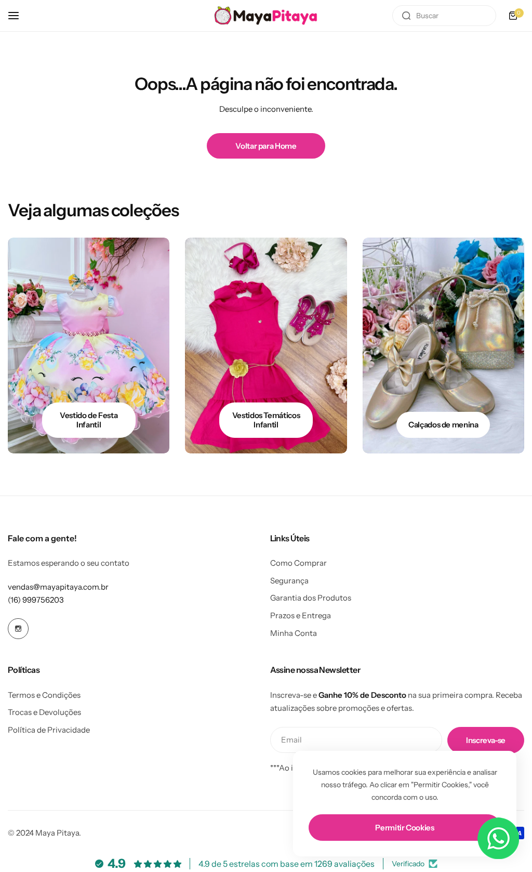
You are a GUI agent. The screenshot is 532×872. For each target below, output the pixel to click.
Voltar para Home (265, 146)
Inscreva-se (486, 740)
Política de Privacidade (49, 730)
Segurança (289, 580)
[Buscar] (406, 15)
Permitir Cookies (404, 827)
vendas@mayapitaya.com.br (58, 587)
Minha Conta (293, 633)
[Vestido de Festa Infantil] (88, 345)
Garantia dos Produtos (310, 598)
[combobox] (444, 15)
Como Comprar (298, 563)
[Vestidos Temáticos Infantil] (266, 345)
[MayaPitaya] (266, 15)
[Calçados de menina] (443, 345)
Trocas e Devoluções (44, 712)
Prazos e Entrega (300, 615)
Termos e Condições (44, 695)
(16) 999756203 (36, 600)
